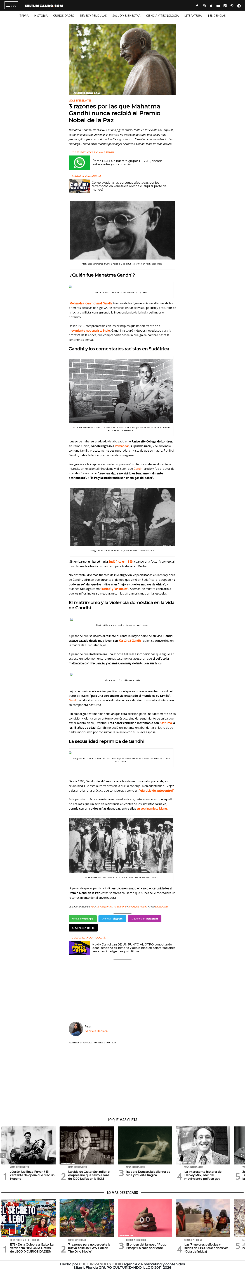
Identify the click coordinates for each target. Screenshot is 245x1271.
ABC (93, 906)
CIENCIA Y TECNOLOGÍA (162, 16)
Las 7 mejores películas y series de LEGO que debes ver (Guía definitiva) (206, 1248)
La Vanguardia (104, 906)
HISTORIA (41, 16)
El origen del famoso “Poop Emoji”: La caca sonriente (146, 1246)
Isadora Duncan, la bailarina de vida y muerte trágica (148, 1173)
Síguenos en (144, 918)
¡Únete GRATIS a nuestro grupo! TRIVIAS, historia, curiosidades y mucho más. (127, 162)
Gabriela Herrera (96, 1031)
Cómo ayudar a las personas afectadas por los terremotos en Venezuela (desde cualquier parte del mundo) (129, 186)
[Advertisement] (122, 1081)
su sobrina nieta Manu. (152, 808)
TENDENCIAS (217, 16)
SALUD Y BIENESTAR (126, 16)
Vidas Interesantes (80, 100)
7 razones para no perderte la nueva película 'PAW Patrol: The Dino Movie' (89, 1248)
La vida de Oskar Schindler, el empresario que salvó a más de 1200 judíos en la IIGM (89, 1175)
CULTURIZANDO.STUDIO (101, 1264)
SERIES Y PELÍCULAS (93, 16)
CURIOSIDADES (63, 16)
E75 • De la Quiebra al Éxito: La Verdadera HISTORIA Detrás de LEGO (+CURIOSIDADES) (32, 1248)
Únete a (82, 918)
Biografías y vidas (137, 906)
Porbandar (122, 446)
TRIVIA (24, 16)
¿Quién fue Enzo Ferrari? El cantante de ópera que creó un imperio (32, 1175)
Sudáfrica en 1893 (121, 561)
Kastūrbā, (166, 723)
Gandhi (138, 469)
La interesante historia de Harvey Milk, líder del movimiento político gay (203, 1175)
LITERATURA (193, 16)
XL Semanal (120, 906)
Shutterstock (161, 906)
